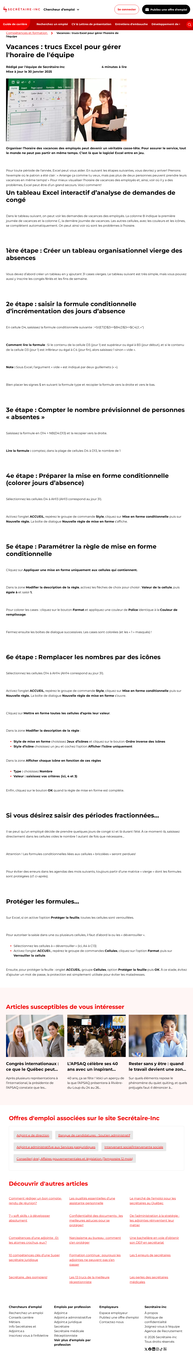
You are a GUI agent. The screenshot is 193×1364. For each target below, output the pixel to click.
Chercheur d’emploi (59, 9)
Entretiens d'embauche (131, 24)
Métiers (14, 1322)
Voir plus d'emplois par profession (72, 1342)
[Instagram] (157, 1349)
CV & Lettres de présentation (91, 24)
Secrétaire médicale (69, 1331)
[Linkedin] (153, 1349)
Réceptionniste (65, 1335)
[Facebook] (149, 1349)
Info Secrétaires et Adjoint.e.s (22, 1329)
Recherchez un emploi (52, 24)
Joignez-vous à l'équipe (162, 1326)
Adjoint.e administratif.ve (72, 1317)
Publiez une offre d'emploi (168, 9)
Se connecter (127, 9)
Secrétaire (61, 1326)
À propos (151, 1313)
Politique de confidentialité (156, 1320)
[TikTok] (161, 1349)
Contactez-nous (111, 1322)
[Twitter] (146, 1349)
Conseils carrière (21, 1317)
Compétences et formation (26, 33)
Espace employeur (113, 1313)
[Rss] (165, 1349)
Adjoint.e (60, 1313)
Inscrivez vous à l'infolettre (28, 1335)
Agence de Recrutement (163, 1331)
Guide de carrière (15, 24)
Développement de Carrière (171, 24)
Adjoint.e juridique (68, 1322)
